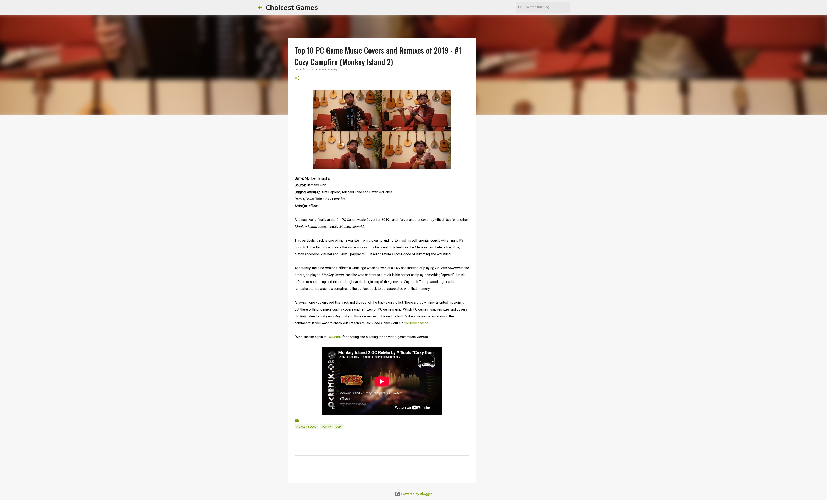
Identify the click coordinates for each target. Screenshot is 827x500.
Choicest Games (292, 7)
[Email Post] (297, 421)
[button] (297, 78)
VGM (338, 426)
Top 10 (326, 426)
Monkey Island (306, 426)
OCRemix (335, 337)
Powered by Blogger (416, 494)
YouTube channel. (417, 323)
